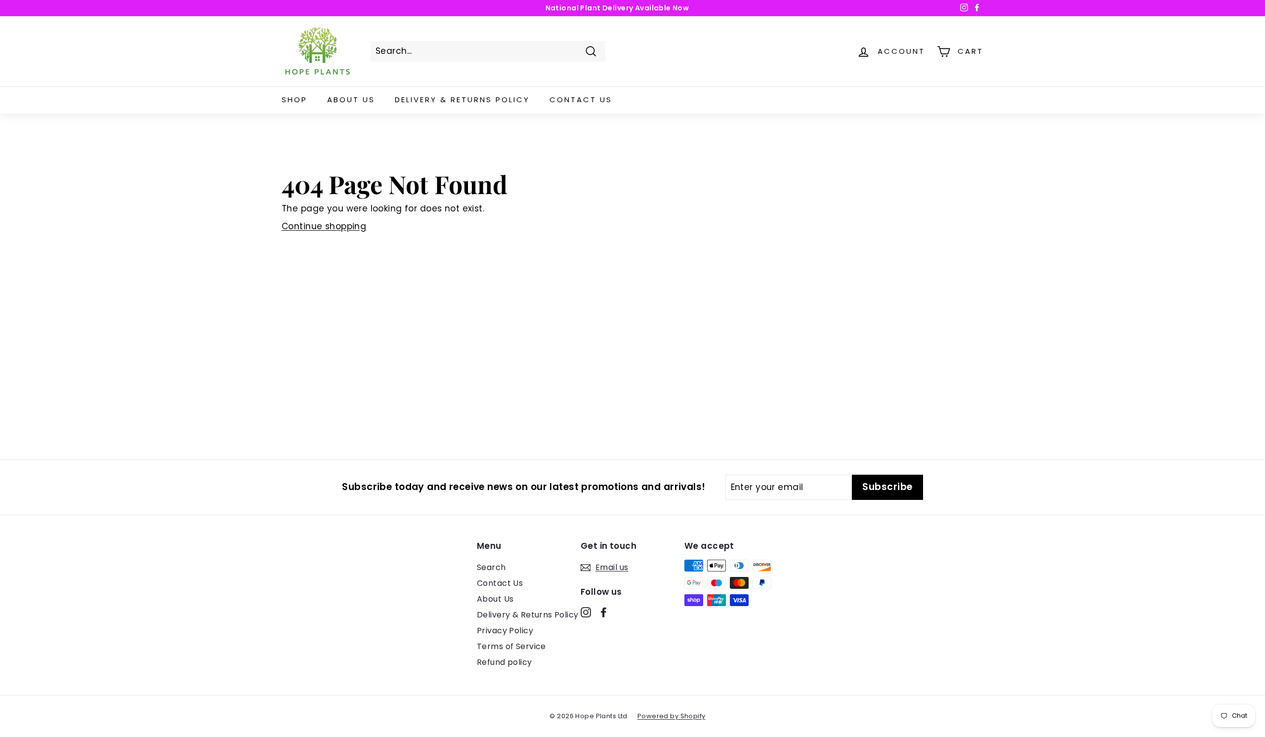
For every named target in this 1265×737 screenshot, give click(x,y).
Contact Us (580, 99)
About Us (351, 99)
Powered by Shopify (671, 716)
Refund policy (504, 662)
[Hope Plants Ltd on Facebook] (603, 612)
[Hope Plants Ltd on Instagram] (586, 612)
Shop (294, 99)
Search (491, 567)
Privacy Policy (505, 630)
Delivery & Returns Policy (462, 99)
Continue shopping (324, 226)
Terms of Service (511, 646)
